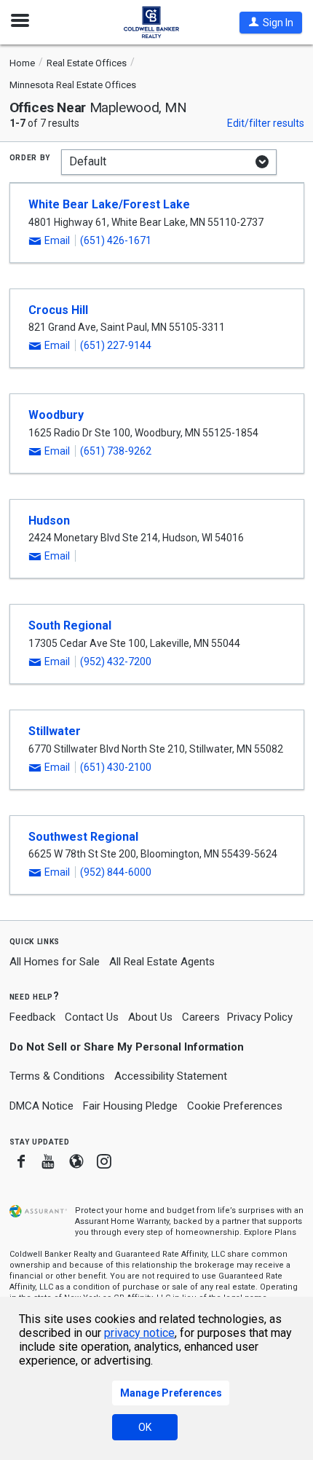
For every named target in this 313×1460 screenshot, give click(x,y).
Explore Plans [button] (270, 1232)
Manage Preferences (171, 1393)
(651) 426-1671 (115, 240)
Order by (30, 156)
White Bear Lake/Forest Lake (109, 204)
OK (144, 1427)
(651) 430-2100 (115, 767)
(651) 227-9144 (115, 345)
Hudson (49, 520)
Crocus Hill (58, 310)
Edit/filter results (265, 123)
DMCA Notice (41, 1105)
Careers (201, 1017)
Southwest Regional (83, 837)
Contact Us (92, 1017)
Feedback (32, 1017)
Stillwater (54, 731)
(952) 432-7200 (115, 661)
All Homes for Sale (54, 961)
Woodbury (56, 415)
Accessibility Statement (170, 1076)
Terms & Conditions (57, 1076)
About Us (150, 1017)
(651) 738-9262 (115, 451)
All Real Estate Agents (162, 961)
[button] (270, 23)
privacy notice (139, 1333)
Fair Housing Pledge (130, 1105)
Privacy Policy (260, 1017)
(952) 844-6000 (115, 872)
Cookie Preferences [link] (234, 1105)
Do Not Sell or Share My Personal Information (126, 1046)
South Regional (69, 625)
